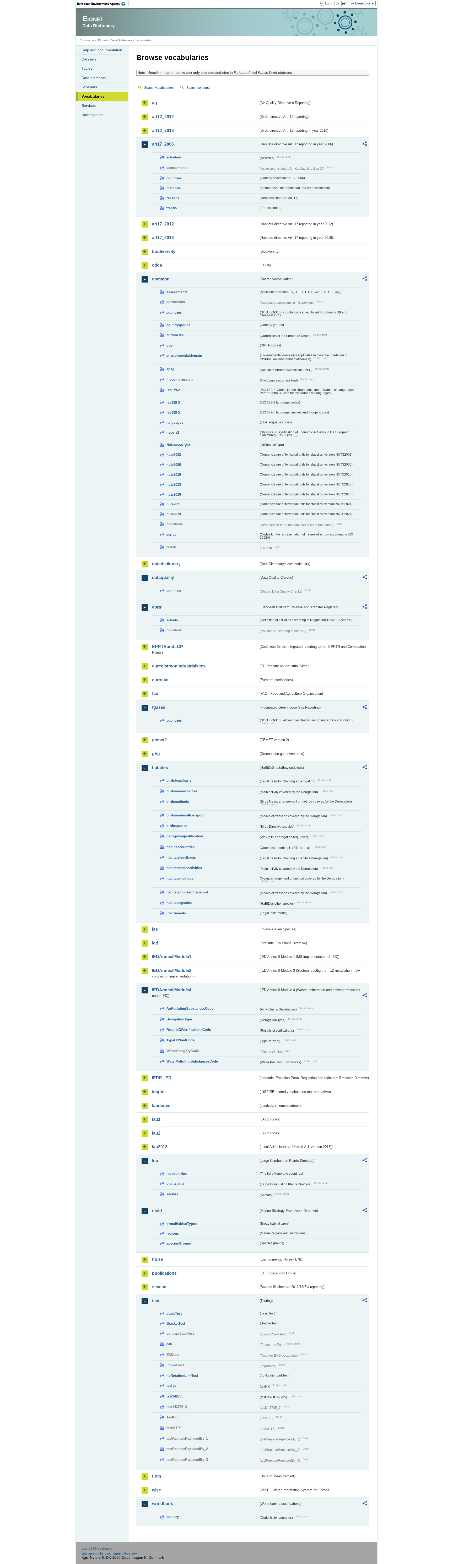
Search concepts (198, 87)
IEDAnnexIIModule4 (171, 990)
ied (155, 943)
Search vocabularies (159, 87)
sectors (172, 1194)
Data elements (94, 78)
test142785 (174, 1396)
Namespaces (92, 115)
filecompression (179, 380)
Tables (87, 68)
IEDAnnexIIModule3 (171, 970)
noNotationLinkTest (182, 1376)
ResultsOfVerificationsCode (188, 1030)
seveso (159, 1287)
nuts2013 (173, 485)
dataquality (163, 577)
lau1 (156, 1119)
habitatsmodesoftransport (187, 892)
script (171, 535)
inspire (159, 1092)
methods (173, 188)
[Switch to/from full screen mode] (345, 3)
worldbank (162, 1503)
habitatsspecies (179, 903)
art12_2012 (163, 116)
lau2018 (160, 1147)
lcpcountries (176, 1174)
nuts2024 (173, 514)
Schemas (89, 87)
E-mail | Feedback (97, 1548)
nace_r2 (172, 432)
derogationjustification (184, 836)
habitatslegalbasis (181, 857)
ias (155, 929)
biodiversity (163, 251)
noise (157, 1259)
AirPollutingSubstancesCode (189, 1008)
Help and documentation (102, 50)
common (161, 279)
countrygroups (178, 325)
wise (156, 1490)
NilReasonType (178, 445)
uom (156, 1476)
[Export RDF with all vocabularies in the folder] (365, 144)
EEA (103, 3)
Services (89, 105)
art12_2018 (163, 130)
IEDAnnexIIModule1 (171, 956)
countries (174, 178)
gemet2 (159, 740)
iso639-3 (173, 403)
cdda (157, 265)
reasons (172, 198)
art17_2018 (163, 237)
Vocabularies (93, 96)
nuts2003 (173, 455)
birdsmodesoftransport (185, 815)
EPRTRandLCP (167, 646)
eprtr (156, 607)
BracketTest (175, 1323)
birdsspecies (176, 826)
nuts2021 (173, 504)
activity (172, 620)
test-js (171, 1386)
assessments (176, 292)
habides (160, 767)
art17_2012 (163, 224)
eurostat (160, 680)
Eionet (102, 40)
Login (329, 3)
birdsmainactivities (181, 791)
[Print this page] (339, 3)
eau (169, 1344)
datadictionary (166, 564)
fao (155, 693)
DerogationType (179, 1019)
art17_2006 (163, 144)
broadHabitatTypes (181, 1224)
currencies (175, 335)
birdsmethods (177, 802)
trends (171, 208)
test (155, 1300)
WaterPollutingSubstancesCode (192, 1061)
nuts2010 (173, 475)
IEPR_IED (161, 1078)
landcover (162, 1105)
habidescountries (180, 847)
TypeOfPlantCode (180, 1040)
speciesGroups (178, 1243)
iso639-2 (173, 390)
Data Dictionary (121, 40)
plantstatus (175, 1183)
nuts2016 (173, 494)
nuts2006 (173, 465)
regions (172, 1233)
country (172, 1517)
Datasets (89, 59)
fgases (158, 707)
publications (164, 1273)
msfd (157, 1210)
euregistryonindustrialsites (179, 666)
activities (173, 157)
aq (154, 103)
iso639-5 (173, 413)
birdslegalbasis (178, 780)
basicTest (174, 1314)
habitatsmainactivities (184, 868)
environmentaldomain (184, 355)
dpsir (170, 345)
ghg (156, 753)
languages (174, 422)
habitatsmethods (179, 879)
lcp (155, 1160)
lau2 (156, 1133)
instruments (176, 913)
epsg (170, 369)
